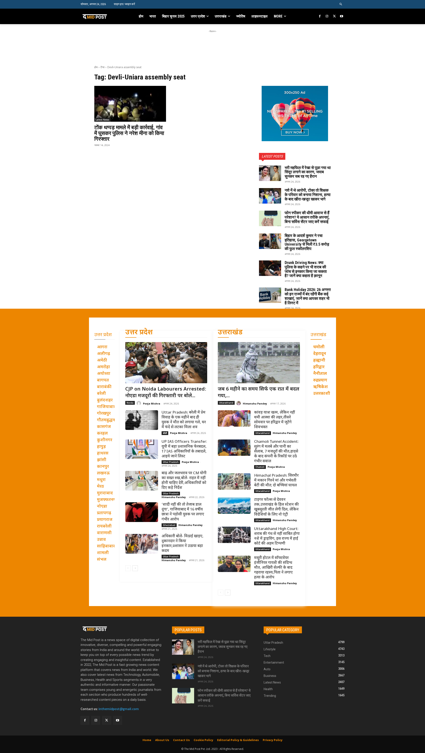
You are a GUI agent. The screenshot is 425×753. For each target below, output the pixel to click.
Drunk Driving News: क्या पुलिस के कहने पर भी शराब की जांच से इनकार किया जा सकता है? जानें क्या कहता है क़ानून (306, 269)
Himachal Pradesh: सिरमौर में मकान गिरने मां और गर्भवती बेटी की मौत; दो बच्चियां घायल (276, 480)
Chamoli (260, 466)
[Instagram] (327, 16)
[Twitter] (334, 16)
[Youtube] (341, 16)
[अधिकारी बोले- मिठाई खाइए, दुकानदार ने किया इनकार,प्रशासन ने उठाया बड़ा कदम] (141, 544)
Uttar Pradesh (171, 462)
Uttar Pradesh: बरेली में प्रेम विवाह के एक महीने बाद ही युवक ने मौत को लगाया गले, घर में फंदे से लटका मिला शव (184, 420)
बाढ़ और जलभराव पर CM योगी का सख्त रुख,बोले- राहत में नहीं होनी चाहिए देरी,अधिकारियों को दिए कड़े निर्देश (184, 480)
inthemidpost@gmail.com (119, 709)
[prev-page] (128, 568)
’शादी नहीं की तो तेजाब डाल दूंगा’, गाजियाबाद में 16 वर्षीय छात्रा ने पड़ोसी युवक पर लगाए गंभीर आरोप (183, 512)
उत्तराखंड (230, 333)
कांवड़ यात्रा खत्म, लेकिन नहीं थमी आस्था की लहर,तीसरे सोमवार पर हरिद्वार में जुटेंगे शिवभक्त (274, 420)
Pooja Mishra (151, 403)
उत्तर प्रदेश (139, 333)
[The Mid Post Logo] (104, 16)
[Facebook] (320, 16)
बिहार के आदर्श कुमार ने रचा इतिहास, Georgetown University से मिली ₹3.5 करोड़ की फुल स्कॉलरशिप (307, 242)
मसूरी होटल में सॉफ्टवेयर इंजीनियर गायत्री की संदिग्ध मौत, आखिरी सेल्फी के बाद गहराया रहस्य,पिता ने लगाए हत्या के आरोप (273, 568)
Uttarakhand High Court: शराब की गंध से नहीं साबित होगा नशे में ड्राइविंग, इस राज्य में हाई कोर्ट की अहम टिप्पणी (277, 536)
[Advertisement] (212, 44)
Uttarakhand (226, 402)
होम (96, 67)
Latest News (102, 119)
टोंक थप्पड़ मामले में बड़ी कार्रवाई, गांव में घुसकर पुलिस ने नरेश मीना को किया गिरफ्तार (129, 133)
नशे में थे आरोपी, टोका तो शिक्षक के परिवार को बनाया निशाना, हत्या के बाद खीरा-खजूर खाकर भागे (307, 194)
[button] (341, 4)
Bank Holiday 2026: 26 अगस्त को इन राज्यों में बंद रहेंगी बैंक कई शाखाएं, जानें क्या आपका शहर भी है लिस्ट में (308, 296)
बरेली (165, 433)
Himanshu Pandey (174, 497)
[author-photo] (139, 403)
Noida (130, 402)
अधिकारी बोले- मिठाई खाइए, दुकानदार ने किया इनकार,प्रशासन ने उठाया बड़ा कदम (182, 543)
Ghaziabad (169, 525)
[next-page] (135, 568)
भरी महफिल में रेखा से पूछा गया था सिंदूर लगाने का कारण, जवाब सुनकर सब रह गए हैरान (308, 172)
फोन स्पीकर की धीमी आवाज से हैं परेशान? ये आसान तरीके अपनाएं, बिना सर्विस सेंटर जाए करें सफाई (307, 217)
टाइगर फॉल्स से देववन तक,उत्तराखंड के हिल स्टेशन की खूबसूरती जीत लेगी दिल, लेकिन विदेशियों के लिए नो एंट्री (276, 507)
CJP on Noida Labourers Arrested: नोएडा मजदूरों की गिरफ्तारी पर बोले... (165, 392)
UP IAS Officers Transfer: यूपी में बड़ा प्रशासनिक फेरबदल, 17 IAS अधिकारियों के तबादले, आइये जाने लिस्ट (184, 449)
